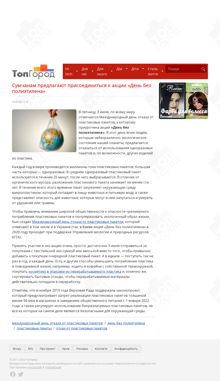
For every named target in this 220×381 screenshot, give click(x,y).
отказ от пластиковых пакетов (81, 328)
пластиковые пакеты (34, 328)
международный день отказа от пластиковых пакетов (57, 323)
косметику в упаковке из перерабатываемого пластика (75, 271)
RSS (30, 349)
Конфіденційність (126, 349)
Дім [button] (119, 68)
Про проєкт (47, 349)
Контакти (101, 349)
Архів (65, 349)
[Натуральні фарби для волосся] (183, 100)
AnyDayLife (35, 367)
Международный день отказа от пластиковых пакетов (77, 221)
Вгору (17, 349)
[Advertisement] (110, 30)
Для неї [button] (85, 71)
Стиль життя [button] (153, 71)
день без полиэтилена (126, 323)
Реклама (82, 349)
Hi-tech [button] (68, 71)
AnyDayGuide (53, 367)
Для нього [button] (102, 71)
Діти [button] (135, 68)
